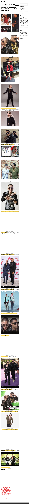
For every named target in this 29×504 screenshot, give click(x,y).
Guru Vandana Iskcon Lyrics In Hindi (5, 498)
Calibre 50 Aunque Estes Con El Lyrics (5, 487)
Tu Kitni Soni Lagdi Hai (3, 482)
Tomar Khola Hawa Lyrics (4, 488)
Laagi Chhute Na (3, 499)
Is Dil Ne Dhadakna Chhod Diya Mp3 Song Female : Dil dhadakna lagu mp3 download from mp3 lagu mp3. (24, 18)
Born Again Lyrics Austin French (5, 494)
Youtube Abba (2, 496)
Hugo (15, 503)
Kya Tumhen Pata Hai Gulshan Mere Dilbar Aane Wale (7, 484)
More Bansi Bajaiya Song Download (5, 491)
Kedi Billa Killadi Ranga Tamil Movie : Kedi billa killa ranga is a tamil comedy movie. (24, 23)
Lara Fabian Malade (3, 492)
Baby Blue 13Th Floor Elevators (4, 500)
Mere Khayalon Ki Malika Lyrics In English (6, 490)
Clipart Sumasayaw (3, 497)
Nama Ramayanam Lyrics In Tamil (5, 489)
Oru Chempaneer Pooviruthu (4, 481)
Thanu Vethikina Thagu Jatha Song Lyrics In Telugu (7, 483)
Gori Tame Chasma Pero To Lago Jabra (6, 493)
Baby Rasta (2, 495)
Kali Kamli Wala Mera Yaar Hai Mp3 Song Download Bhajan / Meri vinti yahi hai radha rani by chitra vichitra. (24, 20)
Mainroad (18, 503)
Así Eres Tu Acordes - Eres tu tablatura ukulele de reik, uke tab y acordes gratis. (23, 13)
